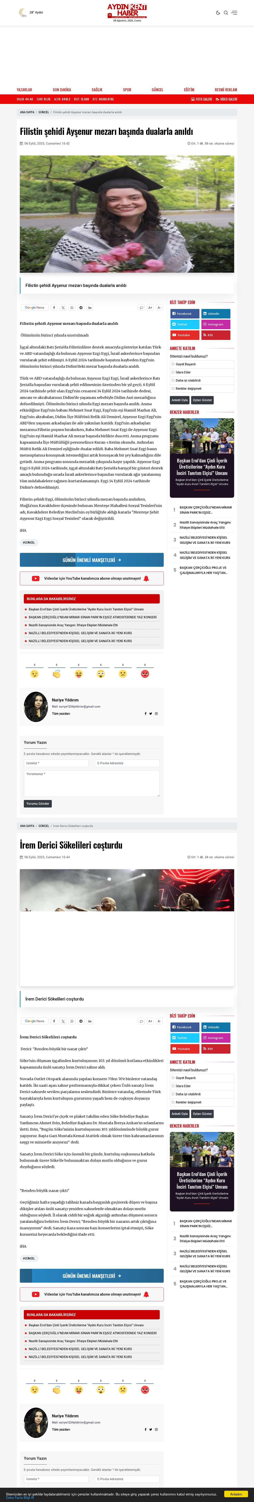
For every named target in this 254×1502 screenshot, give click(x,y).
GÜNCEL (157, 89)
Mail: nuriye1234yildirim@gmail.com (76, 706)
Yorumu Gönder (37, 804)
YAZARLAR (24, 89)
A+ (150, 308)
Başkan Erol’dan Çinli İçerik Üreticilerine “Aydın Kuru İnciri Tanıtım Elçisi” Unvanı (86, 609)
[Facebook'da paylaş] (54, 307)
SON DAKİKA (62, 89)
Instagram (215, 324)
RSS (210, 335)
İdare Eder (183, 372)
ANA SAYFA (27, 112)
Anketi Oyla (180, 400)
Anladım (236, 1493)
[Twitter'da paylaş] (63, 307)
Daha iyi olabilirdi (188, 380)
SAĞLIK (97, 89)
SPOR (127, 89)
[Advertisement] (127, 55)
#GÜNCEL (29, 542)
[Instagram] (156, 714)
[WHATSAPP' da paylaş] (71, 307)
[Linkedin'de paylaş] (89, 307)
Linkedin (213, 314)
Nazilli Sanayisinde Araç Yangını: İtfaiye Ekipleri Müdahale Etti (73, 625)
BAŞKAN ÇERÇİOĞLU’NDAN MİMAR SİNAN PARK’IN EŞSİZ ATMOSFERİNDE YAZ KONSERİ (93, 617)
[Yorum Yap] (141, 307)
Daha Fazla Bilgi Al (20, 1497)
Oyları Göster (202, 400)
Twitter (182, 324)
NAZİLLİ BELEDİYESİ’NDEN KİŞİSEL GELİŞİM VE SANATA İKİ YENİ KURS (80, 633)
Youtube (184, 335)
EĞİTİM (189, 89)
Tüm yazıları (61, 714)
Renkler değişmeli (188, 388)
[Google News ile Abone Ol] (35, 307)
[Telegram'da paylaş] (80, 307)
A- (159, 308)
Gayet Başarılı (186, 364)
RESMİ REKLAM (226, 89)
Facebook (184, 314)
